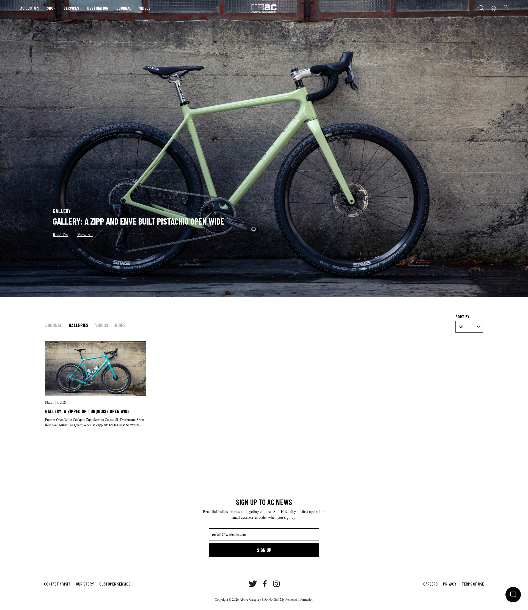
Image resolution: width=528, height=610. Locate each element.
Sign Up (264, 550)
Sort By (462, 316)
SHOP (51, 7)
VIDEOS (145, 7)
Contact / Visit (57, 583)
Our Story (85, 583)
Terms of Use (473, 583)
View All (85, 234)
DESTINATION (97, 7)
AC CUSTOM (29, 7)
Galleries (79, 325)
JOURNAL (123, 7)
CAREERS (430, 583)
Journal (53, 325)
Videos (101, 325)
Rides (120, 325)
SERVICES (71, 7)
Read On (60, 234)
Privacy (449, 583)
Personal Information (299, 599)
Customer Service (114, 583)
